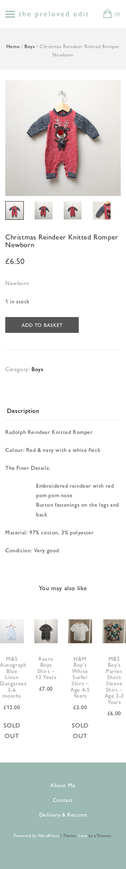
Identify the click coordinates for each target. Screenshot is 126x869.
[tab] (63, 411)
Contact (63, 800)
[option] (63, 138)
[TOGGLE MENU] (10, 14)
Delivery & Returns (63, 814)
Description (23, 410)
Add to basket (42, 324)
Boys (29, 46)
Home (13, 46)
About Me (63, 785)
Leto (82, 835)
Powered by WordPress (36, 835)
